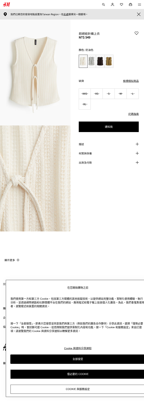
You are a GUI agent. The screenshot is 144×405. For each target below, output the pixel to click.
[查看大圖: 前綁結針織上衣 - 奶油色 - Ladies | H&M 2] (35, 178)
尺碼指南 (133, 114)
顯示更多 (9, 260)
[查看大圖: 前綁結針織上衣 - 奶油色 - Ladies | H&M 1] (35, 72)
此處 (66, 14)
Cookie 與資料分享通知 (78, 348)
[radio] (83, 61)
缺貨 (81, 80)
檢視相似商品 (131, 81)
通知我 (109, 126)
